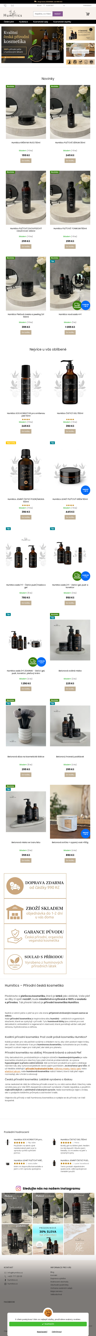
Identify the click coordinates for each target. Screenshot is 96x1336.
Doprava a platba (58, 1278)
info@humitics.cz (15, 1272)
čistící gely (75, 1068)
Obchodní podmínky (59, 1285)
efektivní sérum (12, 1071)
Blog (39, 5)
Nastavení (42, 1331)
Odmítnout (57, 1332)
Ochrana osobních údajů (61, 1288)
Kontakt (50, 5)
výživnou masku (62, 1068)
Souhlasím (49, 1324)
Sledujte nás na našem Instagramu (51, 1188)
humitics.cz (13, 1280)
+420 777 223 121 (15, 1276)
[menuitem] (8, 22)
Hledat (57, 14)
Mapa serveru (56, 1291)
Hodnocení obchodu (59, 1281)
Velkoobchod (56, 1294)
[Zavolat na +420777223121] (7, 5)
